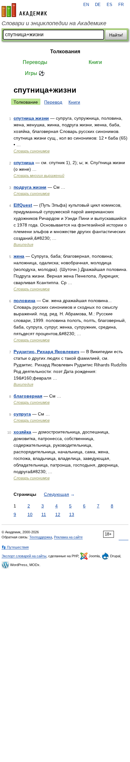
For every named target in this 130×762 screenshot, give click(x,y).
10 (29, 514)
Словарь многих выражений (39, 176)
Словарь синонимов (32, 151)
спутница (24, 162)
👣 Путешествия (15, 547)
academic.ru (24, 10)
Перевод (53, 102)
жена (19, 256)
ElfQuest (23, 205)
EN (86, 5)
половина (24, 300)
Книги (95, 62)
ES (109, 5)
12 (57, 514)
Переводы (35, 62)
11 (43, 514)
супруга (22, 413)
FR (121, 5)
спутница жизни (31, 118)
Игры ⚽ (35, 73)
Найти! (116, 34)
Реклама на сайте (68, 537)
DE (98, 5)
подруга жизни (30, 187)
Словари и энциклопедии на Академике (54, 23)
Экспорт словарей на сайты (24, 556)
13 (71, 514)
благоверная (28, 395)
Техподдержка (40, 537)
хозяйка (22, 431)
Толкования (65, 51)
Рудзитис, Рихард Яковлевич (46, 351)
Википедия (23, 245)
